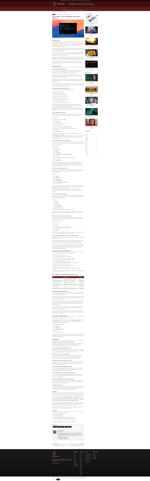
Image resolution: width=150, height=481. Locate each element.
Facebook (66, 426)
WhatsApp (54, 426)
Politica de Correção (88, 455)
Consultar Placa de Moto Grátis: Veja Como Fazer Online (91, 57)
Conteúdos (75, 455)
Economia (81, 460)
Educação (86, 140)
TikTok (67, 438)
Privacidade (83, 0)
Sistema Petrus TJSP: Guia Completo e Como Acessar (92, 69)
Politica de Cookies (88, 460)
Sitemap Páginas (76, 464)
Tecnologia (55, 11)
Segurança (86, 151)
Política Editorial (79, 0)
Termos (86, 0)
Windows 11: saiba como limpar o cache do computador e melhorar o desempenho (64, 418)
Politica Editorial (95, 457)
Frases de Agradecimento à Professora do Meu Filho (92, 82)
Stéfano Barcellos (67, 14)
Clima (80, 454)
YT (59, 463)
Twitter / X (62, 426)
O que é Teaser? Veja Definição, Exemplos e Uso (91, 46)
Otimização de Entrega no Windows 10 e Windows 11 (69, 57)
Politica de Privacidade (88, 457)
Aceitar (58, 479)
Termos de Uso (87, 461)
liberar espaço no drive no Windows (72, 164)
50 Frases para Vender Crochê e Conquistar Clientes (91, 127)
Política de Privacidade (82, 477)
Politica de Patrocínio (88, 458)
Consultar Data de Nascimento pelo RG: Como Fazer (92, 23)
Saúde (80, 470)
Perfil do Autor (72, 0)
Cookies (89, 0)
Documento (86, 137)
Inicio (52, 11)
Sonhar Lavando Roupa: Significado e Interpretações (91, 105)
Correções (76, 0)
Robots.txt (75, 461)
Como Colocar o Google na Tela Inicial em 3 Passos (91, 35)
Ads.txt (74, 458)
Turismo (86, 154)
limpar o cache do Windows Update (61, 248)
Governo (86, 146)
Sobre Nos (94, 454)
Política (86, 148)
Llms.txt (75, 460)
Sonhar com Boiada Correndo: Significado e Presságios (91, 93)
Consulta (86, 134)
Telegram (59, 426)
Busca (74, 457)
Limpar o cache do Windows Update (58, 415)
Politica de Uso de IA (88, 454)
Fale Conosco (94, 455)
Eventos (86, 143)
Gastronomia (87, 145)
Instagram (60, 438)
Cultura (81, 457)
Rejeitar (54, 479)
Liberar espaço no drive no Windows (58, 414)
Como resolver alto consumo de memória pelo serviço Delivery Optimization (63, 417)
